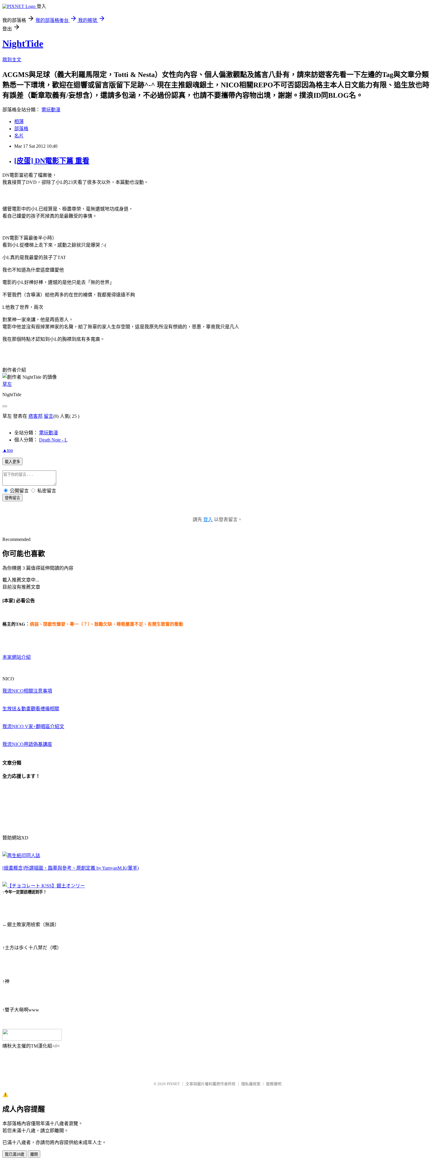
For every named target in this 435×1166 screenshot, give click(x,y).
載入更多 (12, 462)
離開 (34, 1154)
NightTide (22, 43)
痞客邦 (35, 416)
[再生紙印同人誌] (21, 855)
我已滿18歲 (14, 1154)
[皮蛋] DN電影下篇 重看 (51, 161)
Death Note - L (53, 439)
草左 (7, 384)
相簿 (19, 121)
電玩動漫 (50, 109)
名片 (19, 135)
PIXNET (173, 1084)
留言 (48, 416)
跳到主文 (11, 59)
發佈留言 (12, 498)
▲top (7, 450)
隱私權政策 (250, 1084)
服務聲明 (273, 1084)
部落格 (21, 128)
